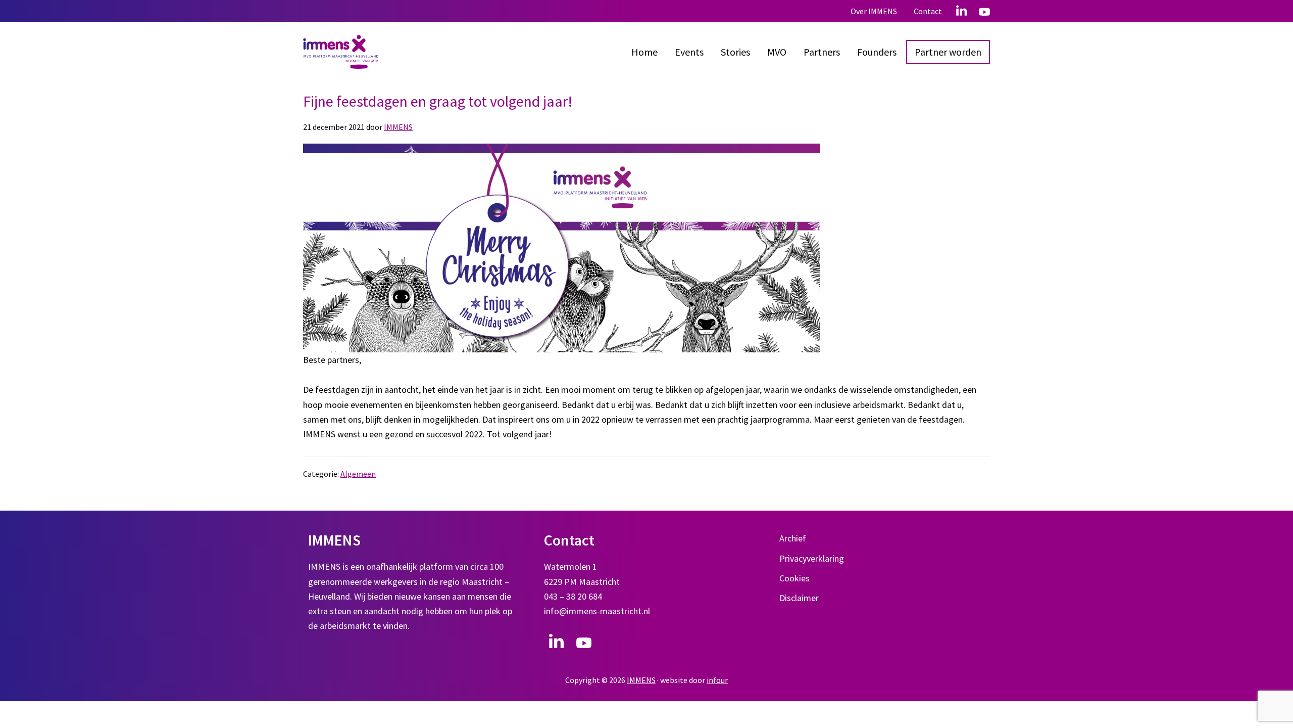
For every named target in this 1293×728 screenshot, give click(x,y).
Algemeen (358, 474)
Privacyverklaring (811, 558)
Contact (928, 11)
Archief (792, 538)
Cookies (794, 578)
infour (717, 680)
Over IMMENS (874, 11)
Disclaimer (799, 598)
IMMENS (641, 680)
